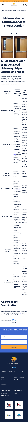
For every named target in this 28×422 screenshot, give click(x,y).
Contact (16, 379)
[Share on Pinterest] (16, 33)
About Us (3, 379)
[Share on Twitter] (14, 33)
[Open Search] (23, 5)
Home (2, 10)
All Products (3, 382)
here (15, 154)
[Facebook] (12, 320)
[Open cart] (26, 5)
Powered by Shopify (21, 371)
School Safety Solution (11, 371)
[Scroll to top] (25, 419)
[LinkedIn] (15, 320)
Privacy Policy (4, 393)
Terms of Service (5, 395)
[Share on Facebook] (11, 33)
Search (15, 393)
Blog (6, 10)
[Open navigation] (3, 5)
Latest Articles (4, 384)
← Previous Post (13, 322)
